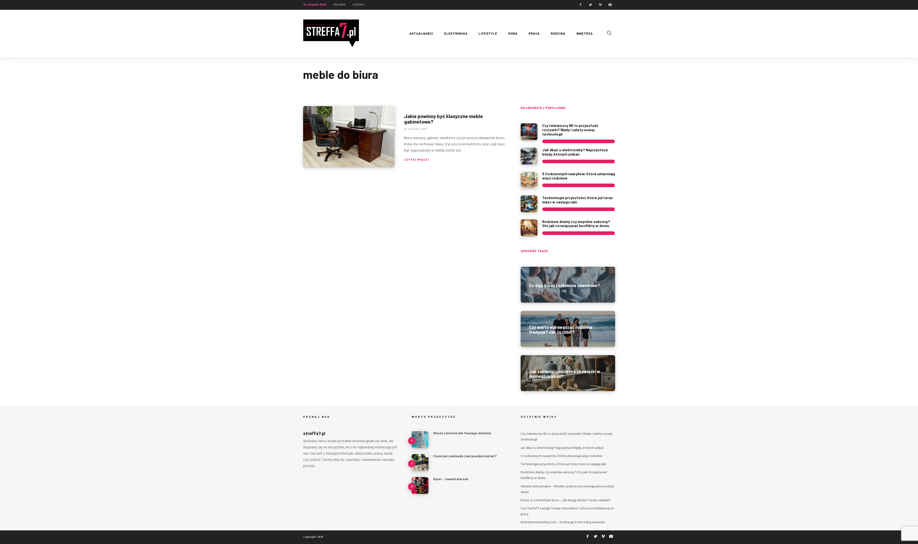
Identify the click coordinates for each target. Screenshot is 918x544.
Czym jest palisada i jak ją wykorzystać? (465, 456)
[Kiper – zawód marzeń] (420, 485)
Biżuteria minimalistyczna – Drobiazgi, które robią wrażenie (563, 522)
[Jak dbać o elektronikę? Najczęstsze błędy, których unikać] (529, 156)
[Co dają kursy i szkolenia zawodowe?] (568, 285)
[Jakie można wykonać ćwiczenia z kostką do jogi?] (420, 508)
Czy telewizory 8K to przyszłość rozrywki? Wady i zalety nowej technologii (570, 129)
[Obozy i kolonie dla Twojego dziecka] (420, 439)
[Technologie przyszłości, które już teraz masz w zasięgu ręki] (529, 204)
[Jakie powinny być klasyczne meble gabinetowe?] (348, 136)
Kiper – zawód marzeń (450, 479)
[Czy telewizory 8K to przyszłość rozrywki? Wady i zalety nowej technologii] (529, 131)
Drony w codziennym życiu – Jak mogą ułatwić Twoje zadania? (566, 500)
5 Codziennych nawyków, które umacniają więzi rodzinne (578, 175)
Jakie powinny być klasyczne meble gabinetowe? (443, 119)
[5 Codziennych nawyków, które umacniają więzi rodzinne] (529, 180)
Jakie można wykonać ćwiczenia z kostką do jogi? (468, 503)
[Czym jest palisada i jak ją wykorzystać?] (420, 462)
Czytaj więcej (416, 160)
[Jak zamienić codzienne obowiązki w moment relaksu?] (568, 373)
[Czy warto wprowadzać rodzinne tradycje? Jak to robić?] (568, 329)
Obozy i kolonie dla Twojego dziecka (462, 433)
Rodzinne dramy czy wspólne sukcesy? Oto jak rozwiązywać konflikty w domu (576, 223)
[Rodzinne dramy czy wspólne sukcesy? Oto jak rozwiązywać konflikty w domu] (529, 227)
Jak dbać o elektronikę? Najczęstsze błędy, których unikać (575, 151)
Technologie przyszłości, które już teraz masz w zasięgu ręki (577, 199)
